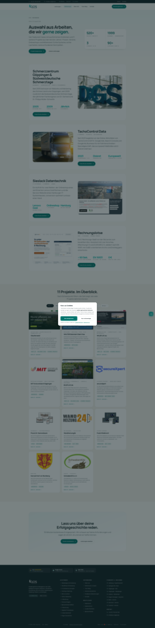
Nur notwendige (86, 318)
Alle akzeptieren (69, 318)
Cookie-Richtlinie (79, 322)
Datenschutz (86, 322)
